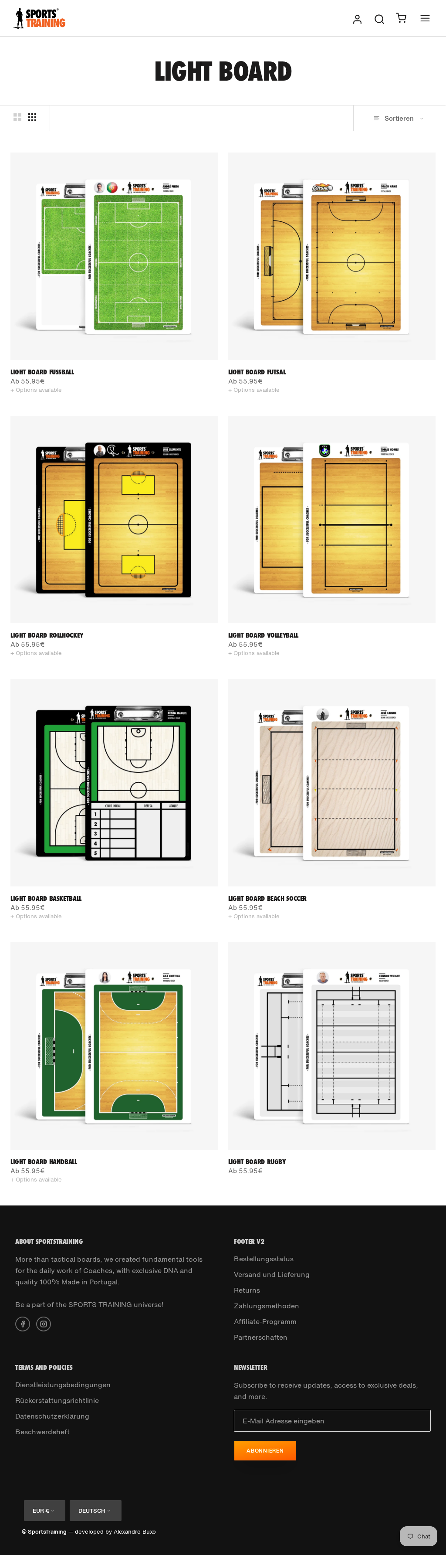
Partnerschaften (260, 1337)
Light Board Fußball (42, 371)
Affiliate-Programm (265, 1321)
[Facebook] (22, 1323)
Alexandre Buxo (135, 1532)
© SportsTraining (44, 1532)
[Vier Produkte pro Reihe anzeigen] (32, 117)
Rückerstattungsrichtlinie (57, 1400)
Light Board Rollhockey (46, 635)
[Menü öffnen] (425, 18)
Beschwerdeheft (42, 1431)
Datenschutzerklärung (52, 1416)
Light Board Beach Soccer (267, 898)
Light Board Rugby (257, 1161)
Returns (247, 1290)
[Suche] (379, 18)
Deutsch (91, 1511)
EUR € (41, 1511)
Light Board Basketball (45, 898)
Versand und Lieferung (272, 1274)
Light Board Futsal (256, 371)
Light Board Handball (43, 1161)
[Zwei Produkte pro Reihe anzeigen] (17, 117)
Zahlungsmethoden (266, 1305)
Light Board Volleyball (263, 635)
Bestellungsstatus (264, 1258)
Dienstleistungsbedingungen (63, 1384)
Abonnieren (265, 1450)
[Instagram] (43, 1323)
